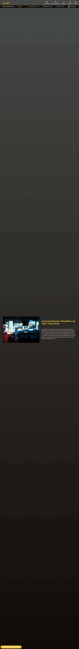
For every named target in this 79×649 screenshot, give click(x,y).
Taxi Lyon (19, 6)
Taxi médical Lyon (60, 6)
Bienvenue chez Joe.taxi (8, 6)
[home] (5, 3)
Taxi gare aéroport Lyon (33, 6)
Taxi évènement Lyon (47, 6)
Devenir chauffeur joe (11, 647)
